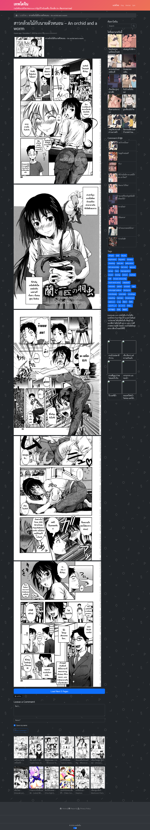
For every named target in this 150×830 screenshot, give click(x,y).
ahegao (111, 255)
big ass (123, 255)
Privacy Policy (85, 808)
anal (117, 255)
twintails (120, 298)
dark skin (120, 263)
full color (124, 267)
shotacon (127, 290)
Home (64, 808)
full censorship (114, 267)
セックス (122, 306)
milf (110, 279)
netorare (112, 286)
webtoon (112, 302)
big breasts (112, 259)
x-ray (118, 302)
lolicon (124, 275)
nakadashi (126, 282)
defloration (129, 263)
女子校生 (112, 309)
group (111, 271)
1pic (133, 5)
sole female (113, 294)
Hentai (127, 5)
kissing (117, 275)
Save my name (21, 725)
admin (40, 33)
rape (133, 286)
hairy (116, 271)
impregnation (125, 271)
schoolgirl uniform (115, 290)
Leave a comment (51, 33)
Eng (122, 5)
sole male (122, 294)
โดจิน (131, 302)
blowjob (130, 259)
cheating (112, 263)
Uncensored (129, 298)
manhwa (132, 275)
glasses (132, 267)
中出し (129, 306)
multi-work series (114, 282)
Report (73, 808)
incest (111, 275)
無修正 (125, 309)
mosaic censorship (119, 279)
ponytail (127, 286)
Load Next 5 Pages (59, 691)
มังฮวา (125, 302)
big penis (122, 259)
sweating (112, 298)
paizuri (119, 286)
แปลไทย (116, 5)
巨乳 (118, 309)
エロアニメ (112, 306)
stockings (131, 294)
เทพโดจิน (21, 3)
